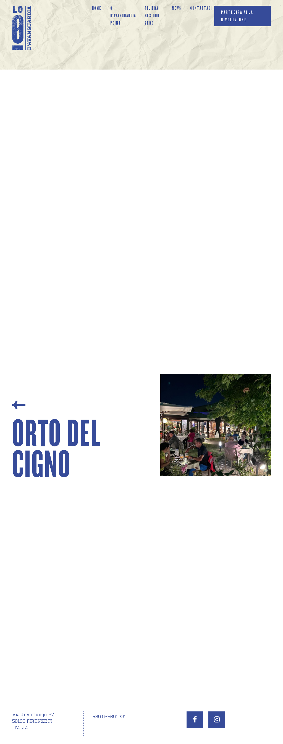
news (176, 8)
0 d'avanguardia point (123, 15)
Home (96, 8)
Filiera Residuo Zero (152, 15)
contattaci (201, 8)
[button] (171, 466)
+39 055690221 (109, 717)
